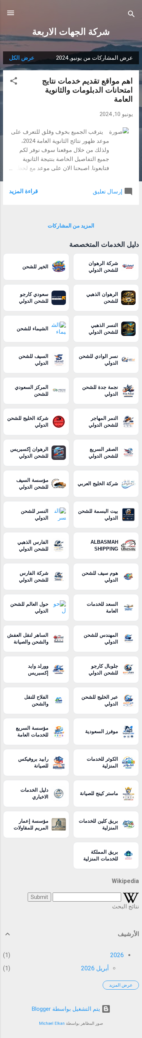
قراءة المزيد (23, 191)
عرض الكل (21, 57)
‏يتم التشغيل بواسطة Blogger (66, 1009)
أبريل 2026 (95, 968)
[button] (13, 82)
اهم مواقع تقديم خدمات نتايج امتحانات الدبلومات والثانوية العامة (87, 90)
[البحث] (131, 15)
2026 (117, 955)
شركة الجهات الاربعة (71, 31)
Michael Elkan (52, 1023)
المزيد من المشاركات (71, 226)
